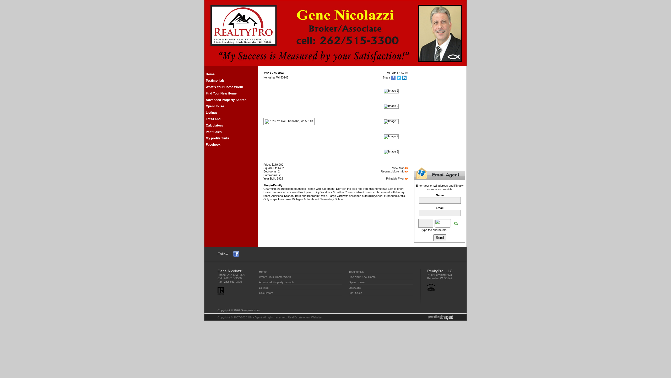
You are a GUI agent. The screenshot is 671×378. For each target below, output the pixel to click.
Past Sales (214, 132)
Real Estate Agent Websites (305, 317)
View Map (398, 168)
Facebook (213, 144)
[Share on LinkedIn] (404, 78)
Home (210, 74)
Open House (215, 106)
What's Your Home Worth (224, 87)
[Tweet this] (399, 78)
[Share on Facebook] (393, 78)
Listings (212, 112)
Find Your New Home (221, 93)
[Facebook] (236, 253)
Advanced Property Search (226, 100)
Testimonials (215, 80)
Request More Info (392, 171)
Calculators (214, 125)
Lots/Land (213, 119)
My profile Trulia (217, 138)
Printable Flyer (395, 178)
